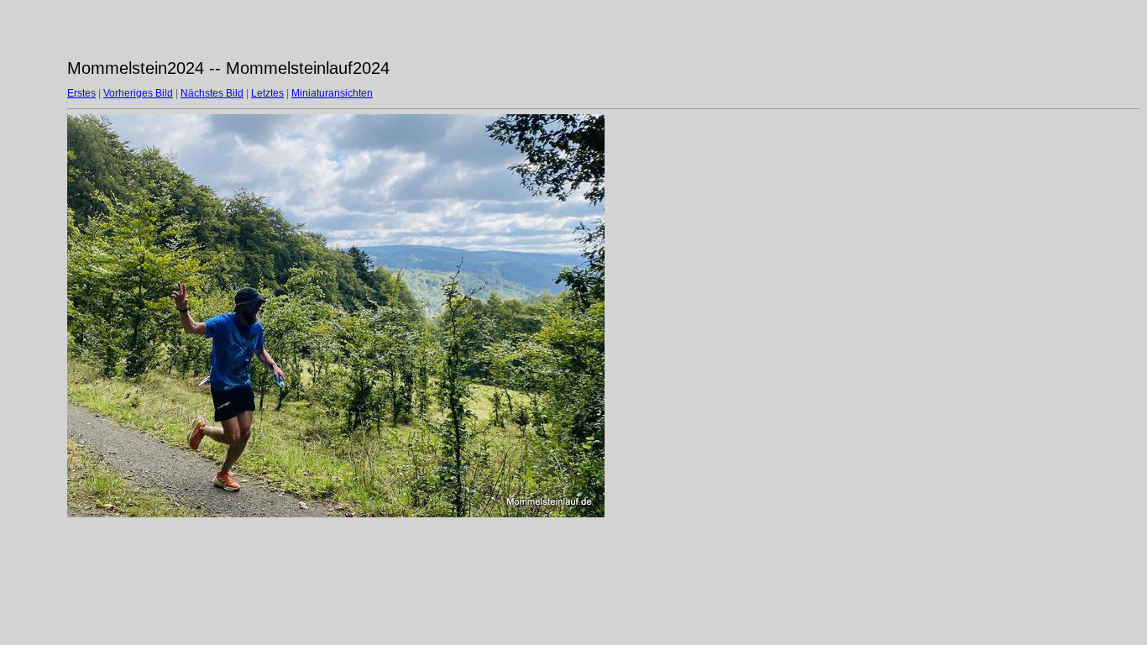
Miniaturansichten (332, 93)
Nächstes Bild (212, 93)
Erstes (81, 93)
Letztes (267, 93)
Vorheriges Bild (138, 93)
